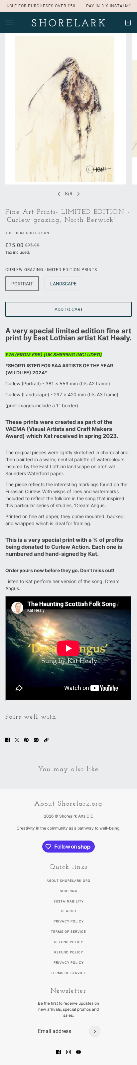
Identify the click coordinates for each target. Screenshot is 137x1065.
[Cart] (128, 22)
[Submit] (94, 1031)
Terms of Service (68, 931)
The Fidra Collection (27, 233)
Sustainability (69, 901)
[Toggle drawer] (9, 23)
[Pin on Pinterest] (26, 740)
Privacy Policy (69, 921)
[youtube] (78, 1052)
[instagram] (68, 1052)
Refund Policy (68, 942)
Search (68, 911)
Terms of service (68, 973)
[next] (78, 193)
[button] (46, 740)
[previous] (59, 193)
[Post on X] (17, 740)
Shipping (68, 891)
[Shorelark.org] (68, 23)
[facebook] (58, 1052)
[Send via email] (36, 740)
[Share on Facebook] (7, 740)
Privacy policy (69, 962)
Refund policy (68, 952)
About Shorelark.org (68, 881)
